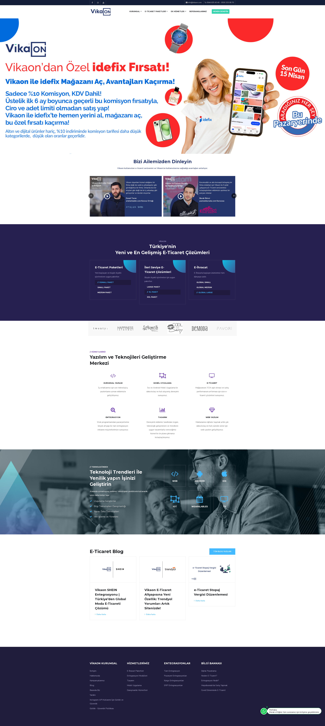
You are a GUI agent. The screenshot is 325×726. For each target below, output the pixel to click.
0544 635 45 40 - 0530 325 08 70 (220, 2)
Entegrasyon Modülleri (137, 675)
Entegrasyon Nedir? (210, 680)
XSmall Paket (106, 282)
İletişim (93, 671)
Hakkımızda (95, 675)
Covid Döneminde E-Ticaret (213, 690)
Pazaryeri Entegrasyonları (175, 675)
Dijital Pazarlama (208, 671)
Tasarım (130, 680)
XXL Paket (152, 297)
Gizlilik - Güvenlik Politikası (102, 708)
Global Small (204, 282)
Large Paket (153, 287)
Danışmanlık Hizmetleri (137, 690)
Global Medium (204, 287)
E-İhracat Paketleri (135, 671)
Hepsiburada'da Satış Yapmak (214, 685)
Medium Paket (105, 292)
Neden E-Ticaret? (209, 675)
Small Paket (104, 287)
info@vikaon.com (195, 2)
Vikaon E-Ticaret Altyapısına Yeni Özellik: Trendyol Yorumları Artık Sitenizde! (158, 599)
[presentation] (3, 75)
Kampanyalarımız (97, 680)
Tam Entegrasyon (172, 671)
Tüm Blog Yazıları (222, 551)
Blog (92, 685)
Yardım (93, 695)
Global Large (205, 292)
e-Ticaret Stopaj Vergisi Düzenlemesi (211, 592)
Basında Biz (95, 690)
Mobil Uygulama (134, 685)
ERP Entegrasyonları (173, 685)
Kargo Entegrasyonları (174, 680)
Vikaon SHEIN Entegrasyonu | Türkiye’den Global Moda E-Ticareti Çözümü (110, 599)
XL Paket (153, 292)
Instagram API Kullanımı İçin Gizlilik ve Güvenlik (106, 701)
